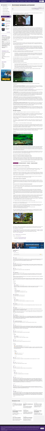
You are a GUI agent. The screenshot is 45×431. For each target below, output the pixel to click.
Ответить (14, 261)
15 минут (15, 230)
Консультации (22, 1)
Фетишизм (3, 58)
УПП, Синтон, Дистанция (6, 11)
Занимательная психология (6, 14)
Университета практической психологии (39, 8)
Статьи (12, 1)
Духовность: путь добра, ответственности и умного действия (6, 43)
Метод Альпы (3, 53)
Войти (42, 1)
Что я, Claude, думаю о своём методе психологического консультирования (6, 39)
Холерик (3, 67)
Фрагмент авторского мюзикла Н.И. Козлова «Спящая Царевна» (6, 37)
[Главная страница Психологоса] (4, 1)
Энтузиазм (3, 64)
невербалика (21, 48)
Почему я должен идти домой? (6, 52)
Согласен (42, 428)
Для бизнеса (29, 1)
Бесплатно (33, 1)
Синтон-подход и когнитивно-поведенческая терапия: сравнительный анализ (6, 45)
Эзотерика (3, 55)
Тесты (15, 1)
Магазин (18, 1)
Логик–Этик (3, 54)
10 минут (42, 229)
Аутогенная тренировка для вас (22, 237)
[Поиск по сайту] (40, 1)
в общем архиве (21, 232)
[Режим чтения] (12, 8)
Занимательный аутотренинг (22, 238)
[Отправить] (41, 254)
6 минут (39, 229)
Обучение (26, 1)
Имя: (14, 251)
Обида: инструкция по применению (5, 47)
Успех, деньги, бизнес (5, 8)
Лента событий (4, 16)
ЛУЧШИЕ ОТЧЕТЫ (17, 234)
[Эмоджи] (40, 254)
